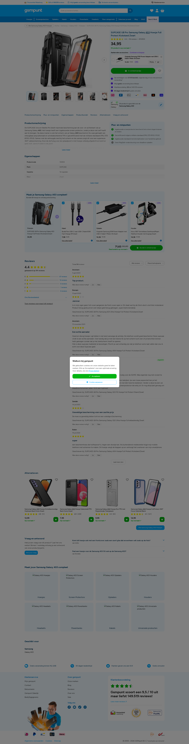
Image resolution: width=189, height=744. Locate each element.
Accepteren (95, 376)
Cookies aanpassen (96, 382)
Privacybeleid (94, 371)
